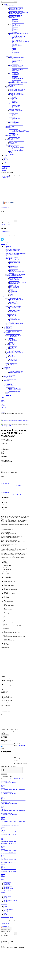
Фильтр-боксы (15, 77)
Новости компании (8, 907)
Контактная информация (7, 917)
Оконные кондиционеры (15, 15)
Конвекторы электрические (16, 93)
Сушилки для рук (10, 126)
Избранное (4, 168)
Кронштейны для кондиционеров (20, 41)
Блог (4, 913)
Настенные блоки (13, 267)
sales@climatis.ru (6, 176)
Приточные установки (17, 66)
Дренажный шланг (17, 37)
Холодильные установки (12, 145)
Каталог (5, 4)
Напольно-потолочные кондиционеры (18, 12)
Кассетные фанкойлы (14, 261)
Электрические (16, 95)
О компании (4, 904)
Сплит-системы (13, 146)
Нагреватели (15, 74)
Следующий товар (5, 426)
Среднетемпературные (18, 149)
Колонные (14, 32)
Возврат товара (7, 896)
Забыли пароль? (22, 745)
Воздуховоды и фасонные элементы (18, 82)
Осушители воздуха (11, 121)
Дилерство (6, 901)
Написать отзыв (4, 734)
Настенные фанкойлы (14, 259)
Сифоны (14, 49)
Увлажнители (9, 139)
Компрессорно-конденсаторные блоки (18, 33)
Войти (2, 748)
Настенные (15, 19)
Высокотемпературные (18, 147)
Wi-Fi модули (15, 44)
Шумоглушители (16, 80)
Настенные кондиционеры (16, 7)
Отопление (9, 127)
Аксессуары (15, 64)
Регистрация (4, 737)
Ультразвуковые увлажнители (16, 141)
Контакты (5, 163)
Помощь (5, 160)
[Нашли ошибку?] (15, 961)
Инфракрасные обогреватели (16, 94)
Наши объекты (7, 911)
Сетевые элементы (14, 73)
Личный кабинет (6, 166)
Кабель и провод (16, 42)
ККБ (10, 151)
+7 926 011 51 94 (6, 177)
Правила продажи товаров (10, 900)
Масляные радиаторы (14, 109)
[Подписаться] (15, 933)
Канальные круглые (17, 60)
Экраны (14, 54)
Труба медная (15, 52)
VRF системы (12, 24)
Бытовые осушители (14, 122)
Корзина (4, 170)
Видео (5, 914)
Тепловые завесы (13, 103)
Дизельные (15, 102)
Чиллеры (11, 154)
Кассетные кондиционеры (15, 9)
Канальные (15, 21)
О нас (4, 162)
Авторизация (4, 736)
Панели (14, 48)
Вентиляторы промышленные (16, 57)
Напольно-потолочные (18, 23)
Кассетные (15, 20)
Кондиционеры (10, 5)
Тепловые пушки (13, 98)
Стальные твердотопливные (19, 130)
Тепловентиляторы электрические (17, 111)
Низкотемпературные (17, 150)
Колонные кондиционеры (15, 13)
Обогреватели (9, 92)
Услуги (5, 155)
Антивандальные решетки (18, 36)
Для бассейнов (16, 70)
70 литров (14, 123)
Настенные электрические (15, 372)
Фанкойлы (12, 17)
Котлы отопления (13, 129)
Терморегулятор (16, 119)
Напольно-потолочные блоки (16, 271)
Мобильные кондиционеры (16, 8)
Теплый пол (12, 117)
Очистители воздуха (14, 137)
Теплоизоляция (16, 50)
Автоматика (12, 133)
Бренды (5, 158)
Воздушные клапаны (17, 78)
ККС (10, 153)
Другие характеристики (6, 477)
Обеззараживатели (14, 138)
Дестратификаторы (17, 62)
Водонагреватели (10, 88)
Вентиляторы (9, 86)
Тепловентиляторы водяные (16, 110)
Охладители (15, 76)
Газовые (14, 97)
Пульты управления (17, 45)
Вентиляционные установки (16, 65)
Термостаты (15, 134)
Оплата (5, 895)
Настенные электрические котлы (20, 131)
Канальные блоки (13, 270)
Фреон (14, 53)
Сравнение (4, 167)
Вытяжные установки (17, 69)
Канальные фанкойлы (14, 262)
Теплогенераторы (13, 113)
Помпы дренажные (17, 46)
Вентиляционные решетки (16, 84)
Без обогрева (15, 106)
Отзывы (5, 906)
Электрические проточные (16, 90)
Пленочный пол (16, 118)
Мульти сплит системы (15, 16)
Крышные (14, 61)
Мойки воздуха (13, 142)
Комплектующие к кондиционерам (18, 35)
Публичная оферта (8, 909)
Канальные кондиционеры (16, 11)
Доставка (5, 897)
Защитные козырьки (17, 38)
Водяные (14, 107)
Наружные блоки (16, 25)
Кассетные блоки (13, 269)
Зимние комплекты (17, 40)
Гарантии (5, 910)
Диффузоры (12, 85)
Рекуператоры (15, 81)
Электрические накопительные (17, 89)
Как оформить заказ (8, 899)
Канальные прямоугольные (19, 58)
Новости (5, 159)
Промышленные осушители (16, 125)
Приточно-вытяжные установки (20, 68)
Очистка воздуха (10, 135)
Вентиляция (9, 56)
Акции (5, 156)
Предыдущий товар (6, 425)
